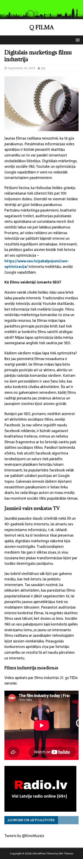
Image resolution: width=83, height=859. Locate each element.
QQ (43, 68)
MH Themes (66, 853)
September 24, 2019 (21, 68)
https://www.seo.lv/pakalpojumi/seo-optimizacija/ (36, 264)
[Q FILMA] (41, 16)
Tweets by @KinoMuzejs (24, 836)
